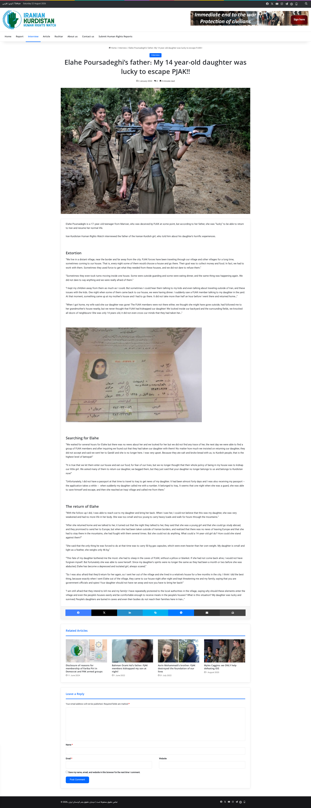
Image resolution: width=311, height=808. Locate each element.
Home (8, 36)
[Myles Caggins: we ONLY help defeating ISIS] (224, 651)
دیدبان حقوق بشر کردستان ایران (82, 802)
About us (73, 36)
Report (19, 36)
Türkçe (17, 3)
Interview (33, 36)
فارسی (4, 3)
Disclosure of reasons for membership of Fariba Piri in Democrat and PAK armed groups (84, 668)
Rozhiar (59, 36)
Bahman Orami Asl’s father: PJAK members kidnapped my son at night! (130, 668)
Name (69, 745)
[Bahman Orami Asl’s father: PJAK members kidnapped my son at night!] (132, 651)
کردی (11, 3)
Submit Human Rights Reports (115, 36)
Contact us (88, 36)
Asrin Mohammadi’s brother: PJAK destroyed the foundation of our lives (176, 668)
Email (69, 758)
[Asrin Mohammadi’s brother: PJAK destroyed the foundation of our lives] (178, 651)
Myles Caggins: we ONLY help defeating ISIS (220, 667)
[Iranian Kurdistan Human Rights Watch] (29, 19)
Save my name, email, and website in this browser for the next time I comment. (104, 772)
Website (163, 758)
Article (46, 36)
